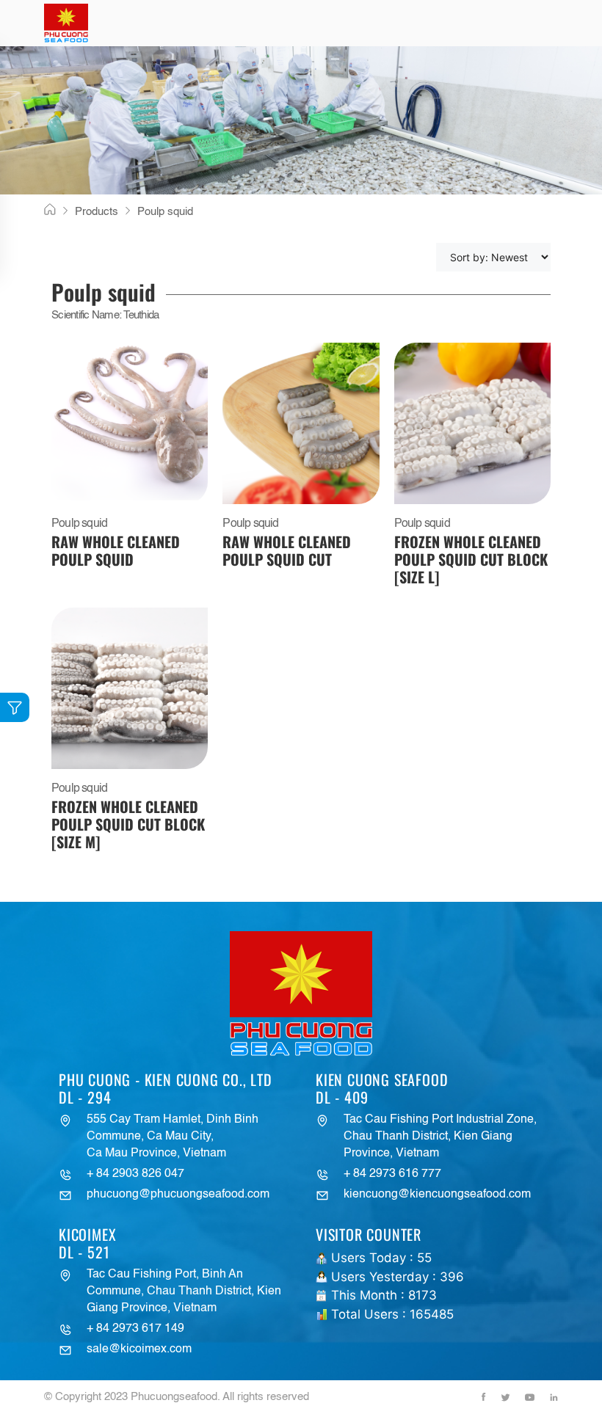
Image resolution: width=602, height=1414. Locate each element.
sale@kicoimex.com (139, 1349)
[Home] (50, 210)
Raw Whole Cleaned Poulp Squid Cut (286, 550)
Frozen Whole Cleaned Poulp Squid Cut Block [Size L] (471, 559)
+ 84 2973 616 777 (392, 1174)
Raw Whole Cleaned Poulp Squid (115, 550)
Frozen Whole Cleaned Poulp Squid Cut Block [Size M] (128, 824)
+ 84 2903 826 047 (135, 1174)
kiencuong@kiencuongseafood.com (437, 1194)
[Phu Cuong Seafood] (66, 23)
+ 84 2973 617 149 (135, 1329)
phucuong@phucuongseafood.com (178, 1194)
